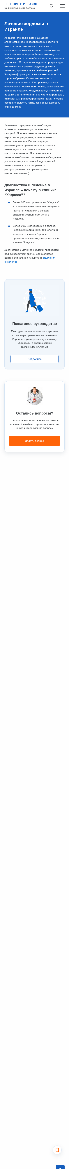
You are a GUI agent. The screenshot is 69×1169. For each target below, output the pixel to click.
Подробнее (35, 358)
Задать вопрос (34, 440)
